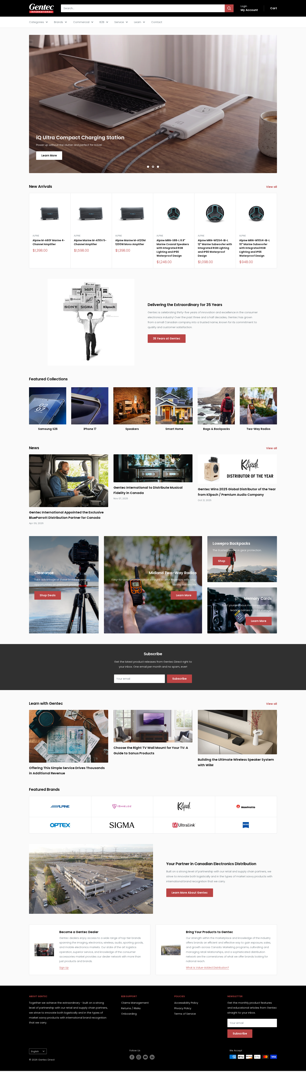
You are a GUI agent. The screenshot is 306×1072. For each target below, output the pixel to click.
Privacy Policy (182, 1008)
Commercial (81, 22)
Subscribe (179, 679)
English (35, 1051)
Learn (137, 22)
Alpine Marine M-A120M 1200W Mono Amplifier (130, 242)
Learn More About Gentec (190, 892)
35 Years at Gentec (166, 338)
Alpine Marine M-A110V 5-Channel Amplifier (90, 242)
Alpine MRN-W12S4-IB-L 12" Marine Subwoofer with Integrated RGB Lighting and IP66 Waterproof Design (215, 248)
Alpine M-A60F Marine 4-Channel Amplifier (49, 242)
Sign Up (64, 967)
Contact (156, 22)
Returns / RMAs (131, 1008)
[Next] (277, 231)
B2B (102, 22)
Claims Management (135, 1003)
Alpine (36, 235)
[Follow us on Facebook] (131, 1057)
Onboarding (129, 1014)
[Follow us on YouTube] (145, 1057)
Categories (36, 22)
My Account (249, 10)
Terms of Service (185, 1014)
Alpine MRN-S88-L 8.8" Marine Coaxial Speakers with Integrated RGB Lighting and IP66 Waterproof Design (173, 248)
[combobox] (143, 8)
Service (119, 22)
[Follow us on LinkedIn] (152, 1057)
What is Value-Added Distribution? (207, 967)
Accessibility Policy (186, 1003)
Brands (58, 22)
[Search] (229, 8)
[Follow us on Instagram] (138, 1057)
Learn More (49, 155)
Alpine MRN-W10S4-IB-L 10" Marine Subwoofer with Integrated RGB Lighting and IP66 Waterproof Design (254, 248)
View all (272, 187)
